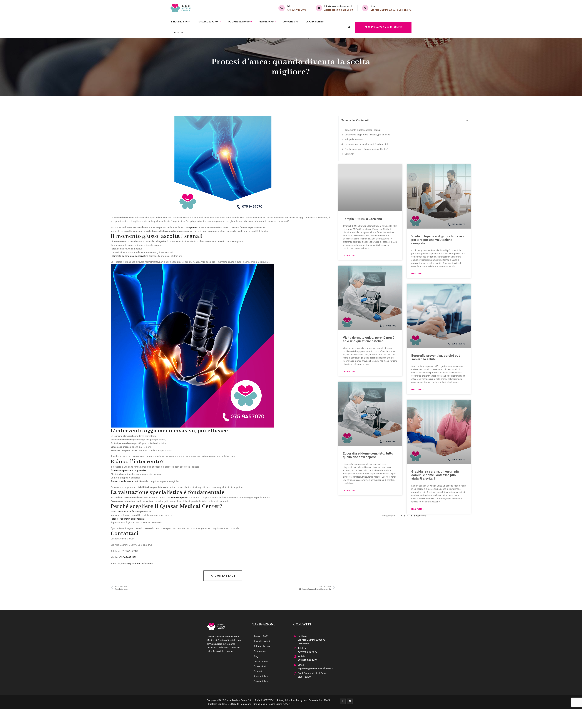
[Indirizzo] (294, 636)
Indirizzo (302, 636)
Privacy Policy (261, 676)
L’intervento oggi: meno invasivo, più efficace (367, 134)
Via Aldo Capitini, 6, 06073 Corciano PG (391, 9)
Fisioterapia (266, 21)
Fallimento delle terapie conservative (129, 256)
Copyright (212, 700)
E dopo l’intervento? (355, 139)
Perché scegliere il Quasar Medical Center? (366, 149)
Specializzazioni (209, 21)
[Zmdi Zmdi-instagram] (350, 701)
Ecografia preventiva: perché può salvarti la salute (435, 357)
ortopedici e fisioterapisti (132, 511)
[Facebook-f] (343, 701)
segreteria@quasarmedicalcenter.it (135, 563)
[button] (467, 120)
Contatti (180, 32)
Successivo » (421, 515)
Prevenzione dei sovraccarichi (126, 481)
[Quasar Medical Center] (181, 8)
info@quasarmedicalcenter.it (338, 6)
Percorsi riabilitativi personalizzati (128, 518)
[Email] (294, 665)
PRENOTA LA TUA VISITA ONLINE (383, 27)
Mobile (301, 656)
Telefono (302, 648)
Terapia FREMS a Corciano (362, 219)
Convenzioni (290, 21)
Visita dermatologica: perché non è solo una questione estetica (368, 339)
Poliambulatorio (239, 21)
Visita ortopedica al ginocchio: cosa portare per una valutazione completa (437, 239)
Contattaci (350, 153)
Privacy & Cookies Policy (289, 700)
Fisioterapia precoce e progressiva (128, 470)
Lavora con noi (315, 21)
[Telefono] (294, 648)
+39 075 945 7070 (296, 9)
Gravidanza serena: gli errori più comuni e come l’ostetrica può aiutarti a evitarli (435, 475)
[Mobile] (294, 656)
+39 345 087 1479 (127, 557)
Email (301, 665)
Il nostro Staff (180, 21)
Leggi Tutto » (349, 256)
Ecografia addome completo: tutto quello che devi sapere (368, 455)
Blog (256, 656)
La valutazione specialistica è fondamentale (367, 144)
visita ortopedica (179, 497)
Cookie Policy (261, 681)
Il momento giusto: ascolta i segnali (363, 130)
